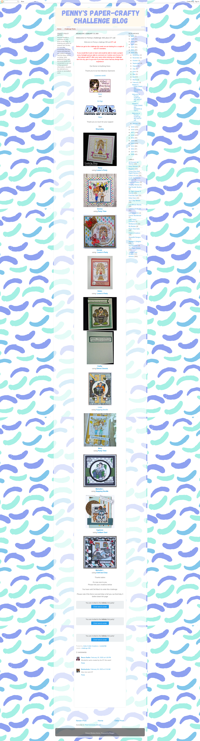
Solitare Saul (102, 532)
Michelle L (100, 489)
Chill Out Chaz (102, 573)
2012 (133, 146)
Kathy (100, 366)
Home (59, 29)
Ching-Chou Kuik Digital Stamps (134, 172)
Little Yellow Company (132, 220)
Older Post (119, 721)
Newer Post (81, 721)
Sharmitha (100, 129)
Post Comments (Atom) (93, 725)
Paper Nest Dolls (134, 229)
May (134, 74)
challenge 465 (86, 648)
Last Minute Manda (135, 204)
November (136, 58)
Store (100, 94)
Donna (99, 209)
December (136, 55)
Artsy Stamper (133, 166)
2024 (133, 42)
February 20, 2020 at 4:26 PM (101, 657)
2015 (133, 138)
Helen (100, 291)
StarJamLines (133, 245)
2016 (133, 135)
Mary (100, 448)
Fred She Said (133, 195)
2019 (133, 127)
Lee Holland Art (134, 213)
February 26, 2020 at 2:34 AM (100, 669)
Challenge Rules (70, 29)
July (134, 69)
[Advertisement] (100, 713)
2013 (133, 143)
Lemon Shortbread (135, 215)
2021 (133, 50)
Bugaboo (132, 169)
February (136, 82)
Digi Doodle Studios (135, 187)
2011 (132, 149)
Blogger (111, 733)
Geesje (99, 250)
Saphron (99, 530)
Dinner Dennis (102, 368)
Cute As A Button (134, 182)
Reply (83, 663)
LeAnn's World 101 (135, 209)
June (134, 71)
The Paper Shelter (135, 248)
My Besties (132, 226)
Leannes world (100, 75)
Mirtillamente (133, 224)
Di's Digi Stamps (134, 184)
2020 (133, 52)
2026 (133, 36)
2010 (133, 151)
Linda (100, 407)
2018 (133, 129)
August (135, 66)
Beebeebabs (85, 669)
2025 (133, 39)
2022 (133, 47)
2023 (133, 44)
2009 (133, 154)
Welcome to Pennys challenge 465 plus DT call (137, 98)
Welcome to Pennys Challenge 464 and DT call (137, 117)
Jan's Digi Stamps (134, 200)
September (136, 63)
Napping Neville (102, 410)
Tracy (100, 168)
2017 (133, 132)
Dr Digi (100, 101)
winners (131, 256)
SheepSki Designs (135, 237)
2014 (133, 141)
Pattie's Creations (134, 233)
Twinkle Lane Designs (133, 253)
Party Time (102, 211)
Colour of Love (133, 175)
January (135, 123)
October (135, 60)
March (135, 80)
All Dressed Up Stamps (133, 163)
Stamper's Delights (135, 241)
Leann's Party (101, 170)
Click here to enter (100, 606)
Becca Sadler (85, 657)
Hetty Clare (132, 198)
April (134, 77)
